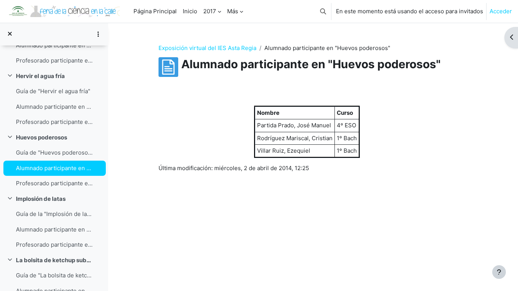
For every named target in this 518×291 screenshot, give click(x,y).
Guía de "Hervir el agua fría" (53, 91)
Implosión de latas (41, 198)
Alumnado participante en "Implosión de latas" (54, 229)
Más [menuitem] (232, 11)
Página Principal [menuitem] (155, 11)
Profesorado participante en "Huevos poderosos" (54, 183)
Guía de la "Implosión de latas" (54, 213)
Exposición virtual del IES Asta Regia (207, 48)
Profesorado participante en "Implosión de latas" (54, 244)
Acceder (501, 11)
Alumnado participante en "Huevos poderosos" (54, 168)
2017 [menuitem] (209, 11)
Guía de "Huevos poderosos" (54, 152)
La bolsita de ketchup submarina (54, 260)
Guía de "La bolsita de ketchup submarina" (54, 275)
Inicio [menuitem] (190, 11)
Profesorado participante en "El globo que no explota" (54, 60)
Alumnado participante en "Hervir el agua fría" (54, 106)
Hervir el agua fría (40, 76)
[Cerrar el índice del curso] (10, 34)
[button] (323, 11)
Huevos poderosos (41, 137)
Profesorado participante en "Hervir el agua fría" (54, 121)
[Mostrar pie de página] (499, 272)
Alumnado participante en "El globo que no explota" (54, 45)
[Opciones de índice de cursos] (98, 34)
